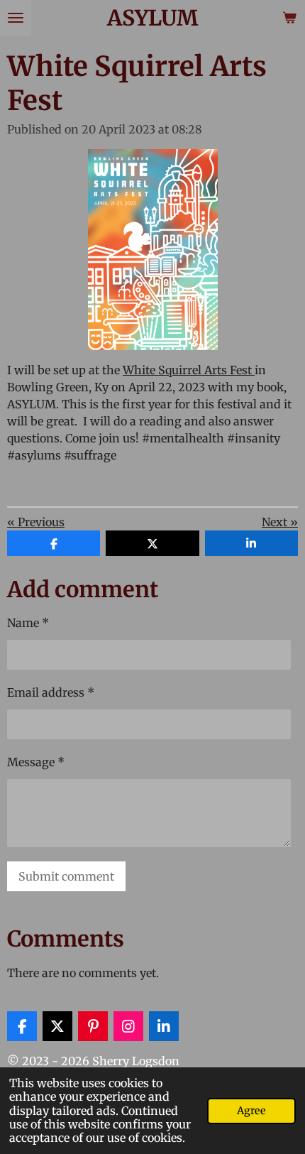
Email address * (50, 692)
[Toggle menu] (15, 18)
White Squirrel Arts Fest (189, 370)
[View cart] (289, 18)
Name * (28, 623)
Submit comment (66, 876)
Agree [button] (251, 1110)
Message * (36, 762)
